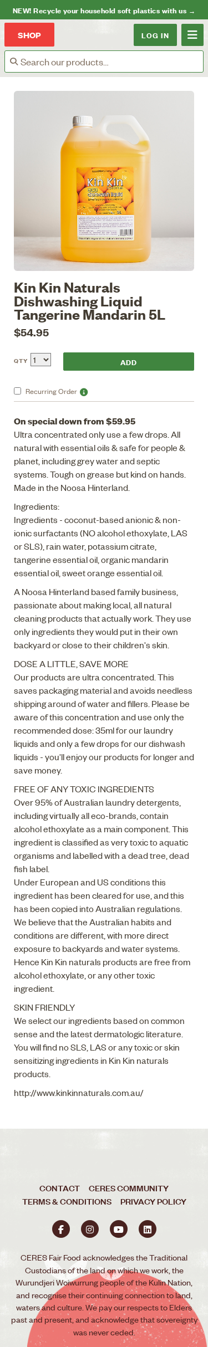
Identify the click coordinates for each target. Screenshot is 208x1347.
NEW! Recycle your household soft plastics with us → (104, 10)
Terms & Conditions (66, 1201)
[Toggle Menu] (192, 35)
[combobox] (112, 61)
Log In (155, 34)
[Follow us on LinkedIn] (147, 1229)
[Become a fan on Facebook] (61, 1229)
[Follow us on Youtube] (119, 1229)
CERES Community (129, 1188)
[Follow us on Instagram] (90, 1229)
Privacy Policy (153, 1201)
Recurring (51, 391)
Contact (59, 1188)
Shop (29, 34)
